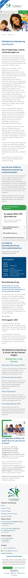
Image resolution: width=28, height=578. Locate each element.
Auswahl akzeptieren (19, 567)
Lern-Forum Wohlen (7, 538)
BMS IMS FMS (10, 34)
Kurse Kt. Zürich (5, 508)
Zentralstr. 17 (6, 540)
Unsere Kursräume (6, 553)
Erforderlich (7, 573)
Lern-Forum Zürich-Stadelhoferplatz (12, 521)
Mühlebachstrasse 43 (9, 530)
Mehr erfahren (6, 316)
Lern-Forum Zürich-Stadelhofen (10, 528)
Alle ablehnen (14, 570)
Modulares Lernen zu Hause (9, 513)
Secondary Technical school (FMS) (13, 365)
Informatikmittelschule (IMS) (11, 404)
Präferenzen (22, 573)
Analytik (14, 573)
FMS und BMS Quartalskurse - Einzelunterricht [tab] (11, 227)
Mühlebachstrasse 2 (8, 523)
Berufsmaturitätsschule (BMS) (12, 377)
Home (3, 505)
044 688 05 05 (11, 548)
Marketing (14, 575)
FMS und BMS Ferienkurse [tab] (10, 233)
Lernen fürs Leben (6, 516)
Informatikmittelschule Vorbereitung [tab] (13, 237)
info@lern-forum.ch (12, 551)
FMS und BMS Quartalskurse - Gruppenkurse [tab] (11, 207)
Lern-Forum (4, 34)
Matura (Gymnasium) (9, 391)
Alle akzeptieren (7, 567)
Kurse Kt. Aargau (6, 511)
